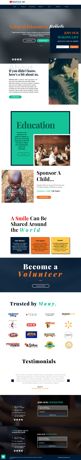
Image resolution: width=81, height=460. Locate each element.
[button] (78, 3)
